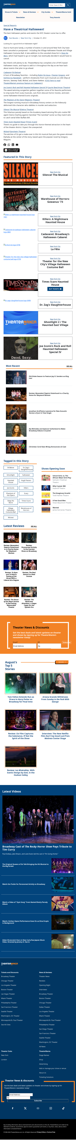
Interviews (43, 989)
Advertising (43, 1064)
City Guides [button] (46, 12)
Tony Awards (55, 17)
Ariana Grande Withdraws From (55, 699)
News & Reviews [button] (29, 12)
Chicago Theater (7, 981)
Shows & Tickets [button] (11, 12)
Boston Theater (7, 989)
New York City (26, 38)
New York (4, 1055)
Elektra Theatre (26, 109)
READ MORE (61, 662)
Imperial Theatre (59, 488)
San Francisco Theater (9, 1007)
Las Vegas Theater (8, 994)
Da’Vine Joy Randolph (12, 78)
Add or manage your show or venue (52, 1068)
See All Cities (5, 1025)
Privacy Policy (41, 1132)
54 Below (16, 72)
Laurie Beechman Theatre (59, 87)
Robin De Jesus (44, 75)
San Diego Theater (46, 1029)
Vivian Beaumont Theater (62, 503)
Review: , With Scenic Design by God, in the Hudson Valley (21, 772)
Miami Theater (6, 998)
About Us (42, 1073)
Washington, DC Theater (10, 1016)
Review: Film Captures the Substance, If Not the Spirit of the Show (20, 736)
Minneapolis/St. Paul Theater (12, 1020)
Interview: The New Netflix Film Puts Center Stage (55, 736)
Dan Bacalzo (13, 38)
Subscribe (66, 642)
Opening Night (44, 985)
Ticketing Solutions (46, 1077)
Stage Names (44, 1055)
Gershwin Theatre (17, 131)
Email (15, 642)
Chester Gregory (58, 75)
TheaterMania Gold (63, 12)
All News (42, 1046)
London (4, 1060)
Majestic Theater (32, 100)
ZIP (39, 642)
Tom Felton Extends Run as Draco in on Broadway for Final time (21, 699)
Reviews (42, 981)
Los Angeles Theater (8, 985)
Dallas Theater (44, 1007)
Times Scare (31, 122)
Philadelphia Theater (9, 1003)
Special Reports (10, 25)
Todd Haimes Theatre (61, 495)
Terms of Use (51, 1132)
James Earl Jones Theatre (62, 510)
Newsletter (20, 17)
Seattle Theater (7, 1011)
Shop (41, 1060)
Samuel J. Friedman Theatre (60, 481)
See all (69, 366)
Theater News (44, 976)
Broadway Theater (8, 976)
